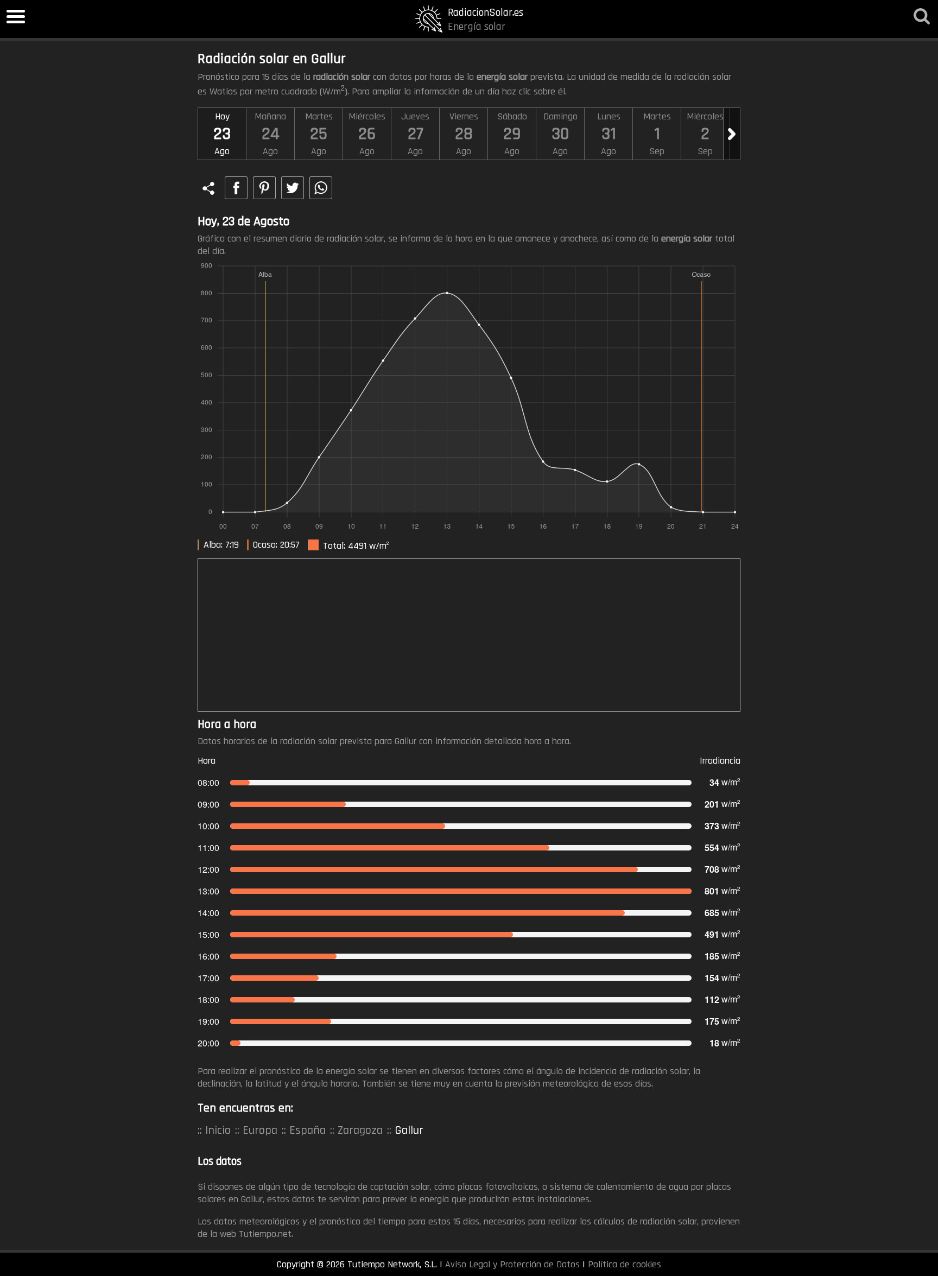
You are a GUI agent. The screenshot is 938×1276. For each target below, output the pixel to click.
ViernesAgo (463, 133)
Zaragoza (360, 1130)
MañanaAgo (270, 133)
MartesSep (657, 133)
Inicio (218, 1130)
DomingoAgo (560, 133)
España (307, 1130)
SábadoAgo (512, 133)
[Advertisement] (469, 635)
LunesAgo (608, 133)
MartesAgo (319, 133)
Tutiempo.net (265, 1234)
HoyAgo (222, 133)
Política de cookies (624, 1264)
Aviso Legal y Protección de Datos (512, 1264)
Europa (260, 1130)
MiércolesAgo (366, 133)
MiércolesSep (705, 133)
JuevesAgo (415, 133)
